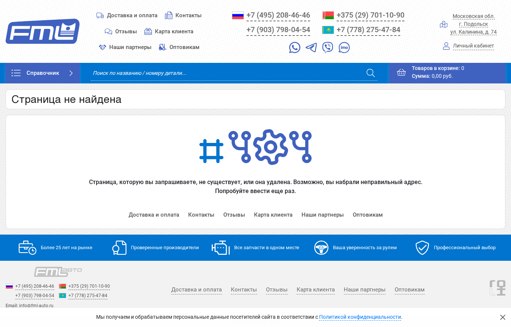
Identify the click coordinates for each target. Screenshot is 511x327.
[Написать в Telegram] (311, 49)
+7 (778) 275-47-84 (368, 29)
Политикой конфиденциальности (360, 317)
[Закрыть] (503, 317)
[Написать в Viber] (327, 49)
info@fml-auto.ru (36, 305)
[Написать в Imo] (344, 49)
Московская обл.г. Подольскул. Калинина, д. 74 (473, 24)
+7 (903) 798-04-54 (278, 29)
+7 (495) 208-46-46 (278, 14)
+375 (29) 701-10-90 (370, 14)
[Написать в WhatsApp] (294, 49)
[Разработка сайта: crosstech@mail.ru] (497, 292)
